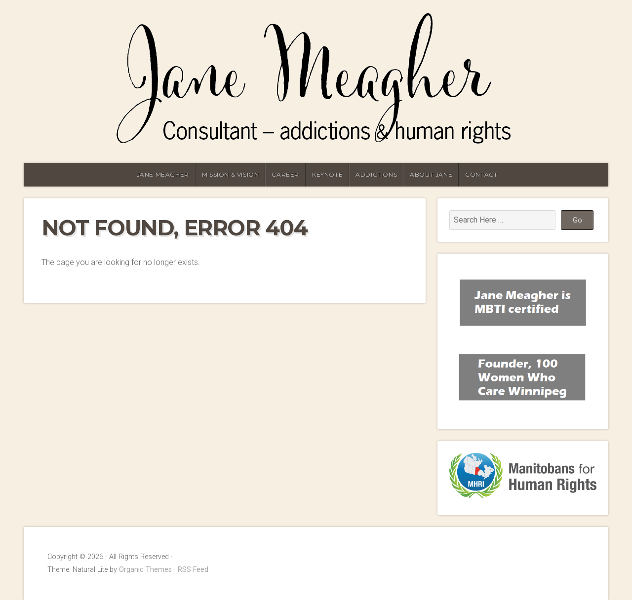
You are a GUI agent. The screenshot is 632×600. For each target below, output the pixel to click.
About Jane (431, 174)
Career (285, 174)
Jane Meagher (163, 174)
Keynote (327, 174)
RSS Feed (193, 569)
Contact (481, 174)
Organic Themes (145, 569)
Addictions (376, 174)
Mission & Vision (230, 174)
